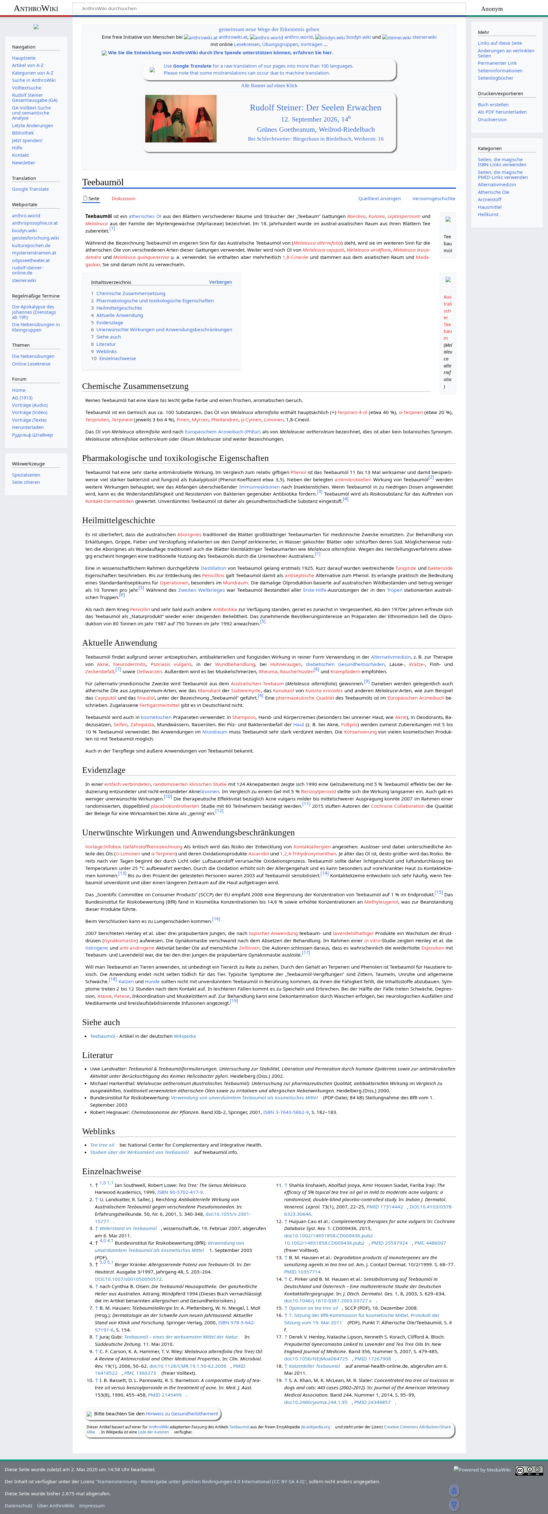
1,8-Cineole (295, 257)
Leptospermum (404, 216)
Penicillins (213, 575)
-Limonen (128, 853)
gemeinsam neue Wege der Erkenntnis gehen (269, 29)
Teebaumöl (102, 1036)
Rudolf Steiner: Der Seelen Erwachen (316, 107)
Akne (102, 664)
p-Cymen (251, 419)
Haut (298, 724)
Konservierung (360, 731)
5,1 (110, 1262)
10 (168, 796)
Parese (122, 996)
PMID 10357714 (302, 1271)
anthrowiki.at (233, 37)
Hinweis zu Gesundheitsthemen (181, 1413)
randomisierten (170, 784)
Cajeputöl (105, 697)
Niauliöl (146, 697)
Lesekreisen (247, 44)
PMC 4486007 (430, 1243)
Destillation (213, 568)
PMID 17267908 (373, 1358)
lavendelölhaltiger (353, 933)
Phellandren (224, 419)
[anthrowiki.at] (201, 37)
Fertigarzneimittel (159, 705)
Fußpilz (349, 724)
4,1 (110, 1240)
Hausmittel (490, 207)
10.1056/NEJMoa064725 (320, 1358)
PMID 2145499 (165, 1395)
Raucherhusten (297, 671)
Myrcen (200, 419)
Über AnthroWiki (55, 1505)
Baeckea (356, 216)
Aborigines (189, 534)
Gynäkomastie (120, 940)
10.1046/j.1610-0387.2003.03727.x (332, 1300)
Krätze (416, 664)
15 (439, 892)
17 (306, 952)
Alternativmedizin (391, 657)
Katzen (126, 981)
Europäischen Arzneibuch (416, 697)
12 (219, 810)
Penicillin (140, 609)
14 (325, 873)
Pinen (183, 419)
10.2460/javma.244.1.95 (320, 1402)
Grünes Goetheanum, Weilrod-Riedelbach (316, 129)
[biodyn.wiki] (330, 37)
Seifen (120, 724)
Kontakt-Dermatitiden (109, 501)
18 (113, 979)
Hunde (152, 981)
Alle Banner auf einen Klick (269, 85)
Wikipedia (185, 1036)
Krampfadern (345, 671)
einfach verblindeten (127, 784)
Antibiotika (225, 609)
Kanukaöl (283, 690)
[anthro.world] (266, 37)
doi (209, 1214)
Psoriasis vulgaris (171, 664)
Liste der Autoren (153, 1432)
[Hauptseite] (36, 25)
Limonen (274, 419)
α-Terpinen (411, 412)
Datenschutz (18, 1505)
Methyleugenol (381, 902)
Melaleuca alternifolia (317, 243)
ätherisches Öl (145, 216)
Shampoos (244, 717)
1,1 (110, 1183)
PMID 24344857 (372, 1402)
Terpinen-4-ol (352, 412)
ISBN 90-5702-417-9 (180, 1192)
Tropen (394, 590)
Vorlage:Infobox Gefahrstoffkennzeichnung (133, 846)
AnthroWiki (36, 8)
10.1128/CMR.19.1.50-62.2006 (192, 1366)
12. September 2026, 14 (316, 119)
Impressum (92, 1505)
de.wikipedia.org (315, 1427)
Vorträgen (312, 44)
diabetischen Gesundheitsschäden (345, 664)
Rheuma (268, 671)
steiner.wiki (425, 37)
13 (122, 873)
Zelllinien (249, 948)
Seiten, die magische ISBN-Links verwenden (502, 162)
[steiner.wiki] (396, 37)
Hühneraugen (285, 664)
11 (306, 803)
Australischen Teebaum (257, 683)
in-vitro (372, 940)
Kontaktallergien (312, 846)
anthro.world (298, 37)
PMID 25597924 (389, 1243)
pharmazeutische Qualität (305, 697)
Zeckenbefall (99, 671)
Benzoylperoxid (318, 791)
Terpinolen (97, 419)
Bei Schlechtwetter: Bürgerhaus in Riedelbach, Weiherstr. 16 (316, 139)
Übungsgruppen (280, 44)
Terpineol (122, 419)
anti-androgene (137, 948)
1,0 (103, 1183)
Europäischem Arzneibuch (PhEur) (223, 431)
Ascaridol (258, 853)
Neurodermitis (129, 664)
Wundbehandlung (235, 664)
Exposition (432, 948)
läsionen (209, 791)
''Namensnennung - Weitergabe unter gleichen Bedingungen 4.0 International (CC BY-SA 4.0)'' (201, 1481)
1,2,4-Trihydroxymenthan (308, 853)
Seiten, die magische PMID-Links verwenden (503, 174)
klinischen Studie (208, 784)
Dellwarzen (149, 671)
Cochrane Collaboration (398, 806)
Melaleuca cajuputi (323, 250)
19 (234, 1000)
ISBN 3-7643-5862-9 (286, 1112)
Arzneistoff (489, 199)
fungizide (406, 568)
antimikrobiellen (353, 479)
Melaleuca (96, 223)
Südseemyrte (246, 690)
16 (216, 919)
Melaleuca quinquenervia (141, 257)
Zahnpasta (142, 724)
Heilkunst (488, 214)
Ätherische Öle (493, 192)
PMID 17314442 (385, 1206)
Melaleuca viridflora (368, 250)
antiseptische (299, 575)
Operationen (174, 582)
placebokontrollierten (175, 806)
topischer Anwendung (273, 933)
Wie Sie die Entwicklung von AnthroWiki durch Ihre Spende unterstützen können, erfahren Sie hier (220, 52)
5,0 (103, 1262)
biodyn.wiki (358, 37)
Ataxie (104, 996)
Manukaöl (209, 690)
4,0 (103, 1240)
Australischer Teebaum (448, 317)
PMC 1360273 (140, 1373)
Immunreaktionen (259, 487)
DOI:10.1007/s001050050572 (128, 1279)
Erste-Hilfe (314, 590)
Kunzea (377, 216)
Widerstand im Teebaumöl (128, 1228)
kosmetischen (156, 717)
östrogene (96, 948)
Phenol (298, 472)
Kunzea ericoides (324, 690)
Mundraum (235, 582)
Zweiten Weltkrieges (201, 590)
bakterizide (440, 568)
